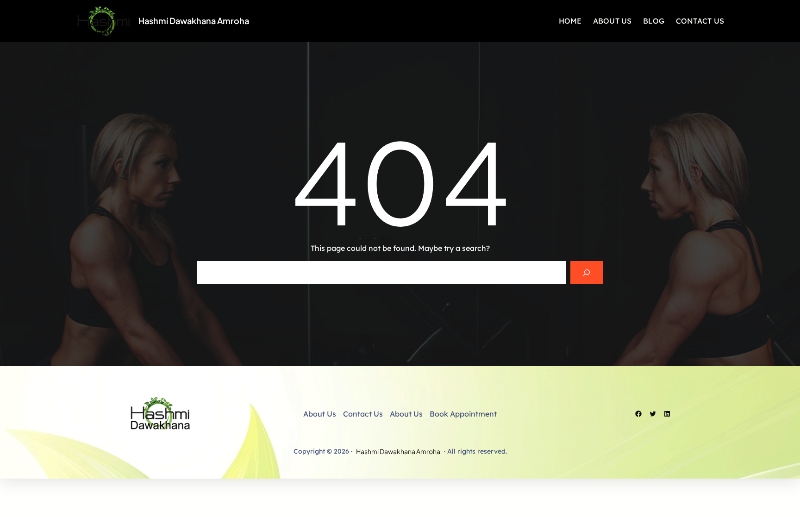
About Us (319, 413)
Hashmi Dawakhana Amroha (193, 20)
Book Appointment (463, 413)
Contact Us (363, 413)
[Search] (586, 272)
